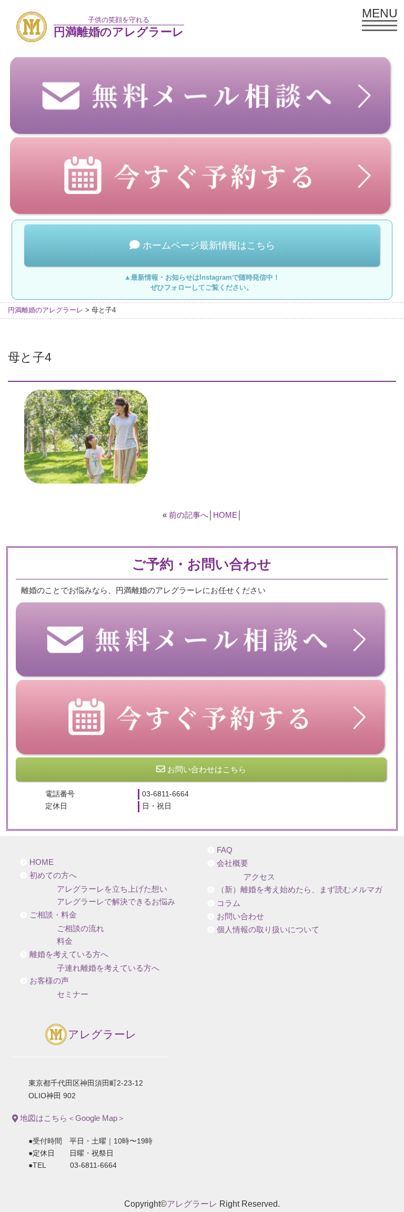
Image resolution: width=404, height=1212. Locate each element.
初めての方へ (53, 875)
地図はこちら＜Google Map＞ (71, 1118)
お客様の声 (49, 981)
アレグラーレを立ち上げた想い (112, 889)
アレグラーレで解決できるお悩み (116, 902)
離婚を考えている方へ (68, 954)
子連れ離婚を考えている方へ (108, 968)
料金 (65, 941)
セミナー (72, 994)
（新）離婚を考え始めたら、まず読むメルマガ (299, 889)
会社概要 (232, 863)
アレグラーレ (102, 1034)
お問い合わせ (240, 916)
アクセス (259, 877)
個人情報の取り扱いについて (268, 929)
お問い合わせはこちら (205, 769)
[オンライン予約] (202, 717)
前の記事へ (188, 514)
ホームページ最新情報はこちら (207, 245)
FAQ (225, 850)
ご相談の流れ (80, 928)
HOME (225, 514)
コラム (228, 903)
